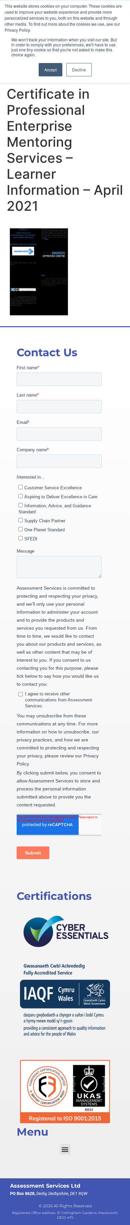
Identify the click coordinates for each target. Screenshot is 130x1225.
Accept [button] (50, 69)
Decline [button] (79, 69)
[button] (65, 1149)
